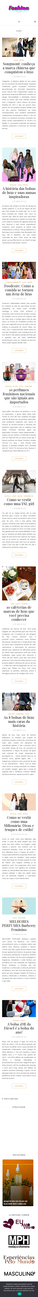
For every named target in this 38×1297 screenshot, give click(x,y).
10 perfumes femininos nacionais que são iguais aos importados (19, 395)
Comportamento (13, 282)
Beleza (9, 386)
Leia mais (19, 136)
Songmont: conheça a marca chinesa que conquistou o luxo (19, 67)
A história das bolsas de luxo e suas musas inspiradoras (19, 192)
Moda (21, 60)
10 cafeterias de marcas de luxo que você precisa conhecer (19, 613)
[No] (35, 1289)
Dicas (15, 386)
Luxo (16, 60)
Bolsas (13, 185)
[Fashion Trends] (19, 9)
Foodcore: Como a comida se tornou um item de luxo (19, 289)
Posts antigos (11, 1099)
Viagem (24, 604)
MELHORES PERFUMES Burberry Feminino (19, 925)
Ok (19, 1294)
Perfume (28, 386)
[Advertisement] (19, 1129)
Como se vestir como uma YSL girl (19, 501)
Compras (20, 714)
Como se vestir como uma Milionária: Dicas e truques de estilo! (19, 823)
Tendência (28, 496)
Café (12, 604)
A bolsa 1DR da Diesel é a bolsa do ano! (19, 1028)
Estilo (8, 496)
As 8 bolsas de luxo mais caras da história (19, 721)
